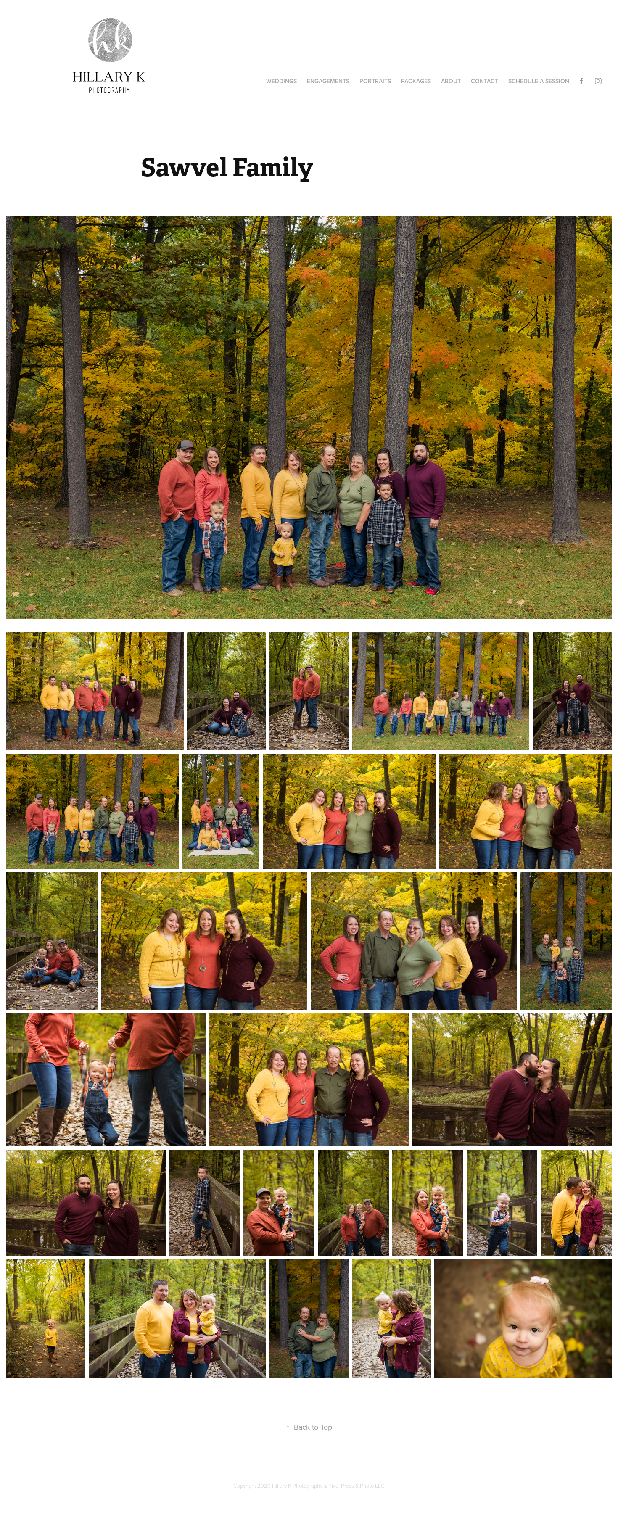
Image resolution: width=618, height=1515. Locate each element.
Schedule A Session (538, 81)
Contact (484, 81)
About (451, 81)
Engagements (328, 81)
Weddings (281, 81)
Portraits (375, 81)
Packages (416, 81)
